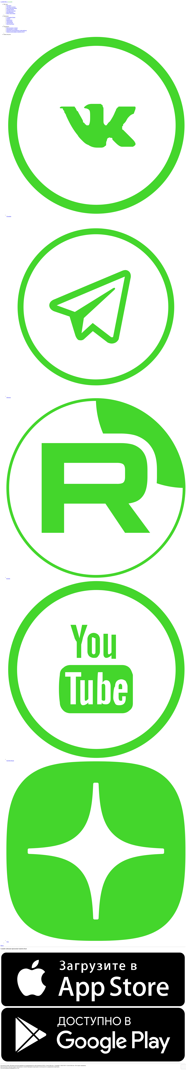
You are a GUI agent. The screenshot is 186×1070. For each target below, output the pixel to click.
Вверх (2, 945)
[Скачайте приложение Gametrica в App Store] (93, 1006)
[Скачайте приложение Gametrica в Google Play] (93, 1061)
